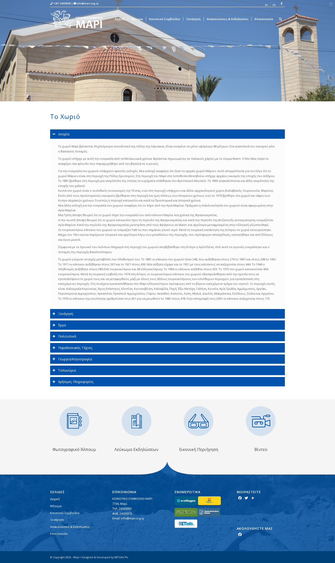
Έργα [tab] (62, 325)
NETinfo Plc (121, 557)
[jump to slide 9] (180, 88)
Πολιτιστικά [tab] (67, 336)
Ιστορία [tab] (64, 134)
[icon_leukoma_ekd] (136, 421)
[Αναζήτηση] (280, 19)
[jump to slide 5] (167, 88)
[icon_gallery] (74, 421)
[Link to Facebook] (281, 3)
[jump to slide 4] (164, 88)
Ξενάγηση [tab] (65, 314)
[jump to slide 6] (170, 88)
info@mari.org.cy (88, 3)
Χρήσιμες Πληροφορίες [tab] (76, 382)
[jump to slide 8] (177, 88)
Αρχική (55, 499)
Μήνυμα (56, 506)
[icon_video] (261, 421)
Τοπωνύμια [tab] (67, 370)
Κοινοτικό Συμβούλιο (65, 513)
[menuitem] (267, 5)
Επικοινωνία (58, 534)
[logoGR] (79, 19)
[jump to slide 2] (158, 88)
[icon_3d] (198, 421)
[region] (167, 222)
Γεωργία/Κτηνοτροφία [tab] (75, 359)
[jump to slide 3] (161, 88)
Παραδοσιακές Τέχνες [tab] (75, 348)
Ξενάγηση (57, 520)
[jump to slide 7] (173, 88)
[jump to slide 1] (154, 88)
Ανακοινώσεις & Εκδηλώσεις (70, 527)
